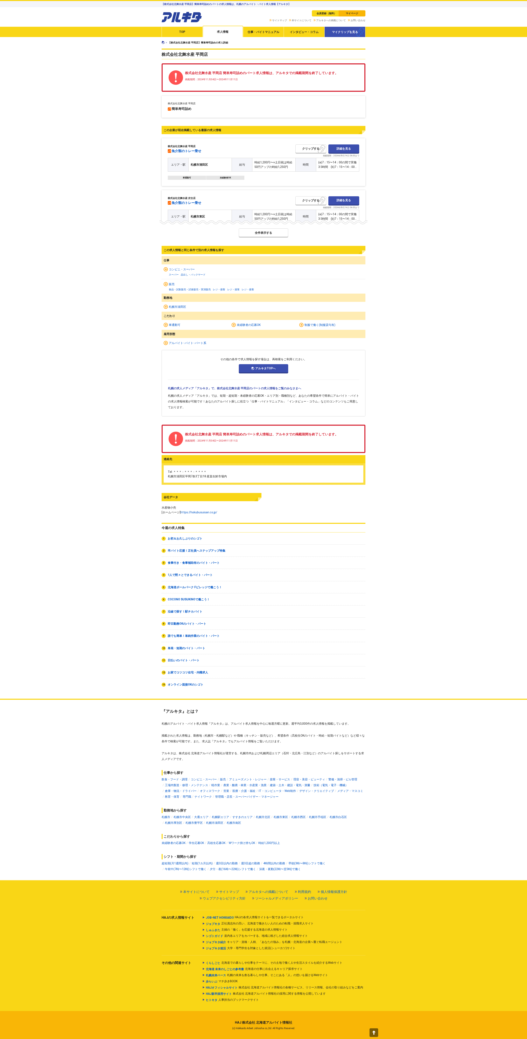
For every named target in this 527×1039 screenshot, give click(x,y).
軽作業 (215, 785)
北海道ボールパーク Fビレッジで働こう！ (195, 587)
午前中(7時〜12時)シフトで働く (185, 869)
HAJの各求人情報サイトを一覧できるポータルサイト (255, 917)
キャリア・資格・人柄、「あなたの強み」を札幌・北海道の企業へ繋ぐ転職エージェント (274, 942)
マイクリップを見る (345, 32)
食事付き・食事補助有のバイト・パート (194, 562)
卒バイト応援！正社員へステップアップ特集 (196, 550)
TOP (182, 32)
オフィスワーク (210, 791)
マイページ (352, 13)
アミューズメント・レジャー (248, 779)
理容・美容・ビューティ (309, 779)
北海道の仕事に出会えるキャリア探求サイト (254, 969)
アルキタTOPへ (265, 368)
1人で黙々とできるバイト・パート (190, 574)
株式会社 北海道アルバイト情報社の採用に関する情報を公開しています (266, 993)
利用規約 (304, 892)
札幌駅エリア (220, 817)
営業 (226, 791)
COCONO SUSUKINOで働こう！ (189, 599)
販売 (172, 284)
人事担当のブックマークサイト (232, 1000)
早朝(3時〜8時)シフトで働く (306, 863)
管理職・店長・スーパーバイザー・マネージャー (247, 796)
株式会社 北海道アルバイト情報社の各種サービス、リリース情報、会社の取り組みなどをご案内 (284, 987)
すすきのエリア (242, 817)
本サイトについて (301, 20)
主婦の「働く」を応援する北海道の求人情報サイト (247, 929)
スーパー (174, 274)
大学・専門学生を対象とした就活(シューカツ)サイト (250, 948)
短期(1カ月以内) (202, 863)
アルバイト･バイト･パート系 (187, 343)
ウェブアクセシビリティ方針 (224, 898)
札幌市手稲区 (317, 817)
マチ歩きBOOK (222, 981)
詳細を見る (344, 148)
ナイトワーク (203, 796)
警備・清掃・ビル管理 (342, 779)
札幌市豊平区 (194, 822)
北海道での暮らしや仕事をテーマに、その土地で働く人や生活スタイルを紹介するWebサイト (274, 963)
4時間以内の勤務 (274, 863)
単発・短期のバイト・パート (186, 648)
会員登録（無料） (326, 13)
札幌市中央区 (182, 817)
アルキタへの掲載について (331, 20)
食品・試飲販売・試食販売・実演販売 (190, 289)
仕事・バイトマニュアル (263, 32)
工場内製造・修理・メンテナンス (186, 785)
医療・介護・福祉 (243, 791)
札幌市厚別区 (173, 822)
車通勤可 (187, 178)
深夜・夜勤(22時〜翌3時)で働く (280, 869)
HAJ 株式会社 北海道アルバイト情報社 (263, 1022)
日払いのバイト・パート (183, 660)
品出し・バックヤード (193, 274)
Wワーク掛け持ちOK (242, 843)
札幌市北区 (263, 817)
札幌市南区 (234, 822)
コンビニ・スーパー (182, 269)
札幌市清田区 (177, 306)
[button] (374, 1032)
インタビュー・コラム (304, 32)
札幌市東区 (281, 817)
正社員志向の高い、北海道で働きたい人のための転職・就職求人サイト (260, 923)
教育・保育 (172, 796)
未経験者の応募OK (249, 325)
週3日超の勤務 (250, 863)
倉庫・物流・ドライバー (181, 791)
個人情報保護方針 (334, 892)
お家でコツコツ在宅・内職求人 (188, 672)
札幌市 (166, 817)
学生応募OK (196, 843)
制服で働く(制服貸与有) (319, 325)
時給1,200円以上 (269, 843)
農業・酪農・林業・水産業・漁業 (245, 785)
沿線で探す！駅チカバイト (185, 611)
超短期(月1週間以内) (175, 863)
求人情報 (223, 31)
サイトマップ (279, 20)
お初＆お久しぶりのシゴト (185, 538)
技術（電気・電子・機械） (331, 785)
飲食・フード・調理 (175, 779)
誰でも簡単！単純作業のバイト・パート (194, 635)
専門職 (187, 796)
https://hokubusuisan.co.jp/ (199, 512)
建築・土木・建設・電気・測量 (290, 785)
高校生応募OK (216, 843)
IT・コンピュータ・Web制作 (277, 791)
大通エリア (201, 817)
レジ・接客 (219, 289)
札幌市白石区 (338, 817)
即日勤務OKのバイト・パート (187, 623)
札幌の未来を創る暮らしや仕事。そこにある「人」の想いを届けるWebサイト (267, 975)
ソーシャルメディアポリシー (276, 898)
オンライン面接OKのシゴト (185, 684)
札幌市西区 (298, 817)
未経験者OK (225, 178)
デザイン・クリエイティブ (316, 791)
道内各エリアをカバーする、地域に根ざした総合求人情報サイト (257, 936)
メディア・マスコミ (350, 791)
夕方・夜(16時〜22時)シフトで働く (233, 869)
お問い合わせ (358, 20)
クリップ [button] (308, 148)
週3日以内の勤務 (227, 863)
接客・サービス (280, 779)
